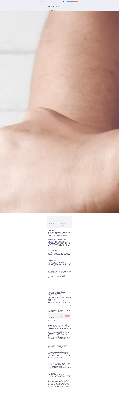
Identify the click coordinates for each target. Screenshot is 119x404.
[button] (47, 1)
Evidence (53, 1)
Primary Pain (62, 221)
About (55, 1)
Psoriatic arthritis (51, 245)
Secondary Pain (63, 223)
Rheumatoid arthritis (51, 240)
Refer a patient (70, 1)
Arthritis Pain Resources (64, 225)
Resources (50, 1)
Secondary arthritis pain (52, 225)
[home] (42, 1)
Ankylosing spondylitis (52, 242)
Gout (49, 243)
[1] (55, 260)
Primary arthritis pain (52, 223)
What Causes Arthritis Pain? (53, 221)
